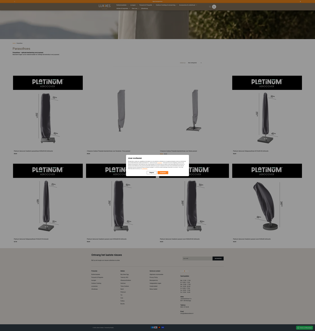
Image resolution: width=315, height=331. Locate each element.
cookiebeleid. (145, 168)
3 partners (159, 162)
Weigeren (151, 172)
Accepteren (163, 172)
